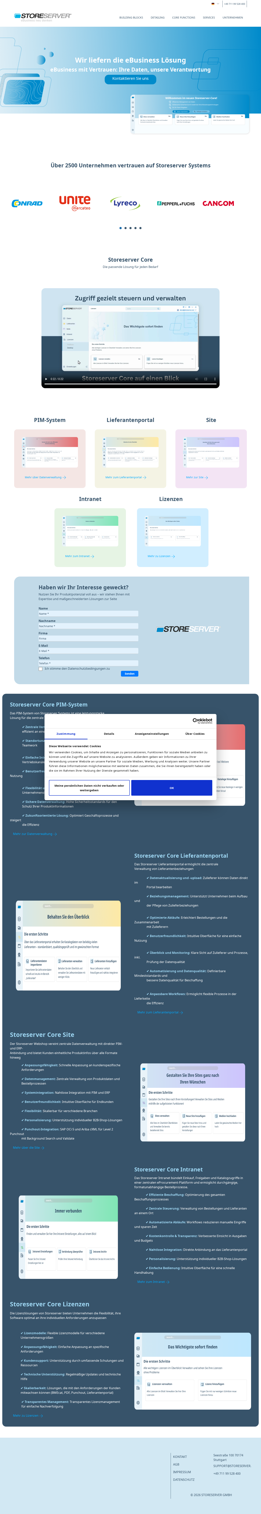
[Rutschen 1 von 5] (120, 228)
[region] (130, 213)
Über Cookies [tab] (194, 734)
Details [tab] (109, 734)
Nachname (47, 621)
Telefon (44, 658)
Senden (130, 673)
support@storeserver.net (235, 1466)
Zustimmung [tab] (66, 734)
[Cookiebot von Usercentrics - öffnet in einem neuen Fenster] (195, 721)
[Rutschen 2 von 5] (125, 228)
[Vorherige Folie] (14, 213)
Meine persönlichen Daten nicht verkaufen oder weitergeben (89, 788)
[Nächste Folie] (246, 213)
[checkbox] (41, 669)
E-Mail (43, 646)
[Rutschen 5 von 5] (140, 228)
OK (172, 788)
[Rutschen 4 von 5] (135, 228)
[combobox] (215, 4)
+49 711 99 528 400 (227, 1473)
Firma (43, 633)
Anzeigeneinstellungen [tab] (152, 734)
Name (43, 608)
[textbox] (88, 613)
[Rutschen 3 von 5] (130, 228)
